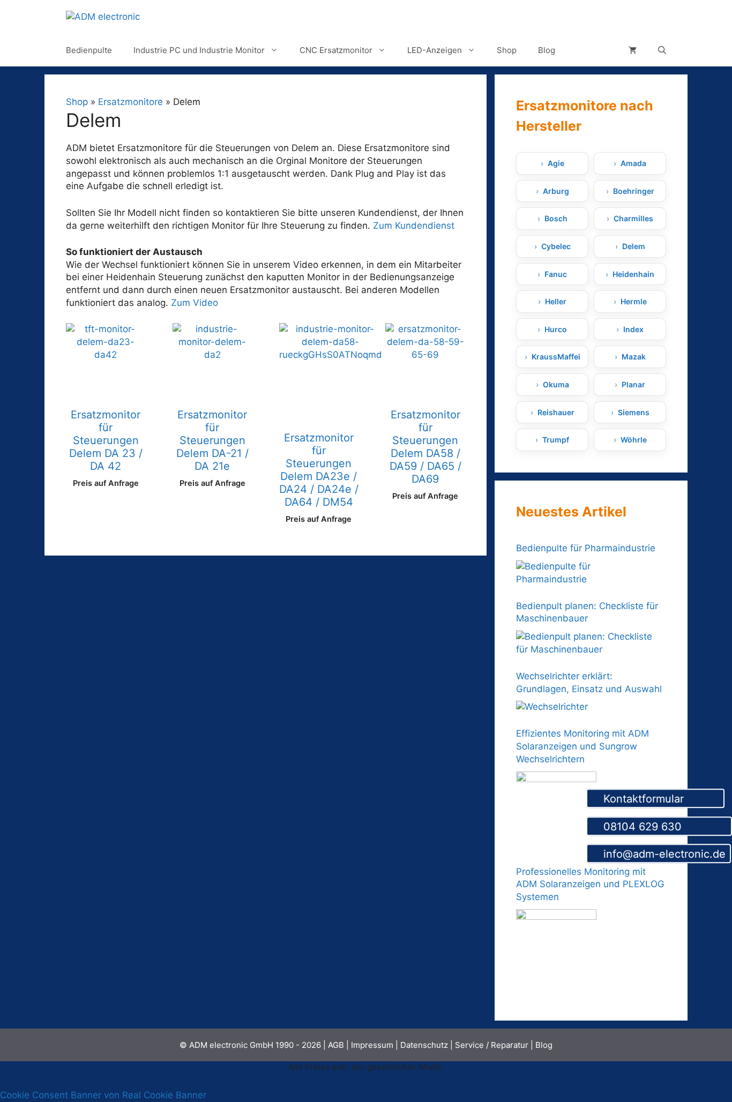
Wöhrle (634, 439)
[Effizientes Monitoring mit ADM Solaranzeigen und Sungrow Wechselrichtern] (556, 811)
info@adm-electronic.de (663, 854)
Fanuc (555, 274)
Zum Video (194, 302)
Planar (633, 384)
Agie (556, 163)
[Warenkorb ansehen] (632, 50)
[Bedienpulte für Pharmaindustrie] (588, 573)
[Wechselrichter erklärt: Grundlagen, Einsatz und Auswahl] (552, 707)
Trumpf (555, 439)
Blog (546, 50)
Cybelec (556, 246)
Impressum (372, 1045)
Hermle (634, 301)
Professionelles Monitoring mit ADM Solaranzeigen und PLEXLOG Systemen (590, 884)
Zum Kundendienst (413, 225)
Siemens (633, 412)
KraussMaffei (556, 356)
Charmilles (633, 218)
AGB (336, 1045)
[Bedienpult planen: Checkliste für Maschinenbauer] (588, 643)
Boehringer (633, 191)
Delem (633, 246)
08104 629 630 (663, 826)
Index (633, 329)
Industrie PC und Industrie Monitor (199, 50)
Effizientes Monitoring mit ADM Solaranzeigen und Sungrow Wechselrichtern (582, 746)
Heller (555, 301)
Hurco (555, 329)
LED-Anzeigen (434, 50)
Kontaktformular (659, 798)
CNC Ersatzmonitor (336, 50)
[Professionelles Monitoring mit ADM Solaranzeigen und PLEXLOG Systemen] (556, 949)
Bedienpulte (89, 50)
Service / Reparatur (491, 1045)
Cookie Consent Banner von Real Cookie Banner (103, 1095)
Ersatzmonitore (130, 101)
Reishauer (555, 412)
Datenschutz (424, 1045)
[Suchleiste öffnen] (662, 50)
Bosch (555, 218)
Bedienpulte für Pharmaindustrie (585, 548)
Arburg (556, 191)
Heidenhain (633, 274)
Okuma (556, 384)
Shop (507, 50)
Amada (633, 163)
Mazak (634, 356)
